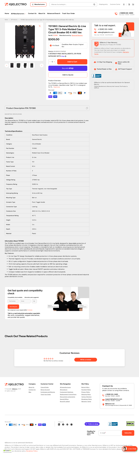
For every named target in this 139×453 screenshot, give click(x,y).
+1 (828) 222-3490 (126, 13)
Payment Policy (86, 390)
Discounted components (67, 397)
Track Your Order (46, 394)
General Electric (77, 35)
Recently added (65, 401)
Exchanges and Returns (48, 392)
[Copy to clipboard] (87, 108)
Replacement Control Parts (68, 394)
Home (6, 19)
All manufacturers (65, 387)
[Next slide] (42, 65)
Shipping (50, 51)
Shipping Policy (86, 394)
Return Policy (85, 387)
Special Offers (64, 399)
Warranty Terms (86, 401)
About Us (31, 387)
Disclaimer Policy (86, 399)
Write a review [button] (85, 360)
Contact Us (32, 390)
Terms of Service (86, 397)
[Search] (94, 4)
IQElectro (14, 389)
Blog (30, 392)
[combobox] (73, 4)
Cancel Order (45, 387)
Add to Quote (67, 75)
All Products (14, 19)
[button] (124, 4)
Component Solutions (66, 392)
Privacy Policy (85, 392)
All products (63, 390)
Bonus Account (45, 390)
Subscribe (128, 433)
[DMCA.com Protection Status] (130, 425)
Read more (57, 87)
